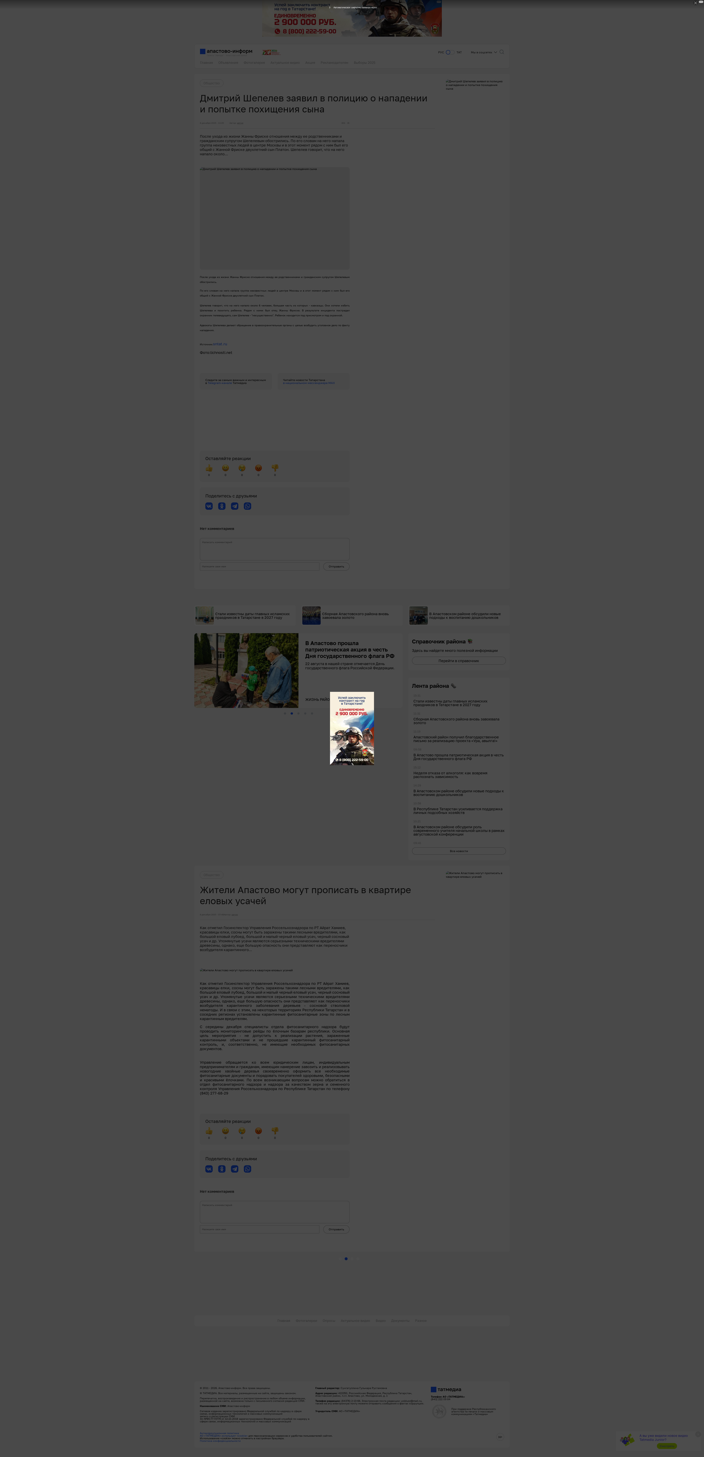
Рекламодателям (334, 63)
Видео (381, 1321)
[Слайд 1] (285, 713)
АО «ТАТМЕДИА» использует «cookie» (224, 1435)
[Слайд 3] (298, 713)
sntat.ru (220, 344)
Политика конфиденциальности (220, 1440)
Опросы (329, 1321)
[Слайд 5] (312, 713)
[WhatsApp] (247, 506)
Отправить (336, 566)
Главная (206, 63)
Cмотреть (667, 1446)
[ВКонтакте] (209, 506)
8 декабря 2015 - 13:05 (212, 123)
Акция (310, 63)
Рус (441, 52)
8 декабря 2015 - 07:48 (212, 915)
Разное (421, 1321)
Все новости (459, 851)
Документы (400, 1321)
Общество (211, 83)
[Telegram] (234, 506)
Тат (459, 52)
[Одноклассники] (221, 506)
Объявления (228, 63)
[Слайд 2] (292, 713)
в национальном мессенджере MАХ (309, 383)
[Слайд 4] (305, 713)
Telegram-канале (220, 383)
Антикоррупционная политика (219, 1433)
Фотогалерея (254, 63)
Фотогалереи (306, 1321)
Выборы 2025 (364, 63)
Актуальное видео (285, 63)
